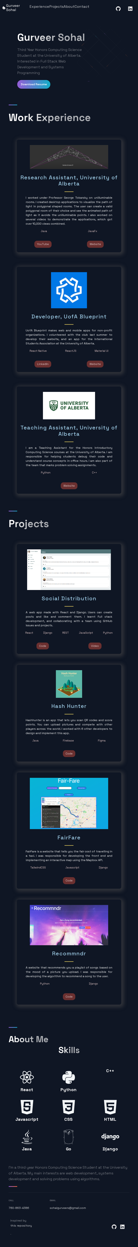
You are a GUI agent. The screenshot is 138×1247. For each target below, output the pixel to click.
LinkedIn (43, 364)
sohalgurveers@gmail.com (68, 1208)
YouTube (43, 244)
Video (95, 646)
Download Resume (34, 84)
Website (95, 244)
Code (42, 646)
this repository (21, 1225)
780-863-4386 (19, 1208)
